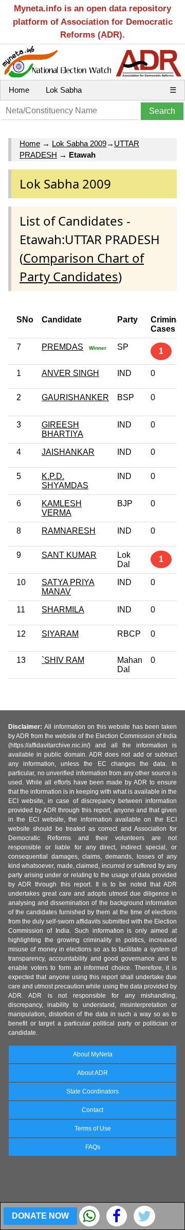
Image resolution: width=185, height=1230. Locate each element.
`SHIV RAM (63, 660)
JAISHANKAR (68, 452)
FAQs (92, 1147)
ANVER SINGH (70, 373)
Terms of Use (93, 1128)
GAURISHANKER (75, 397)
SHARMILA (63, 609)
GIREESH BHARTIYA (62, 429)
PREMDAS (62, 347)
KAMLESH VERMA (62, 508)
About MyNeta (93, 1054)
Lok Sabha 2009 (79, 143)
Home (19, 90)
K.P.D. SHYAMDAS (65, 481)
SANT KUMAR (69, 555)
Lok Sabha (64, 90)
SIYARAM (60, 633)
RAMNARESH (69, 530)
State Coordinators (92, 1091)
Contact (92, 1110)
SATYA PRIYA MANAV (68, 587)
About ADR (92, 1073)
